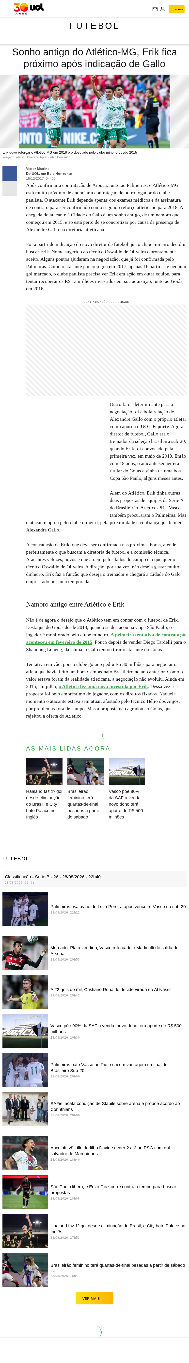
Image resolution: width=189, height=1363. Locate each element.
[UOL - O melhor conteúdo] (28, 8)
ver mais (91, 1298)
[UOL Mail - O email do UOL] (155, 9)
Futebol (94, 26)
